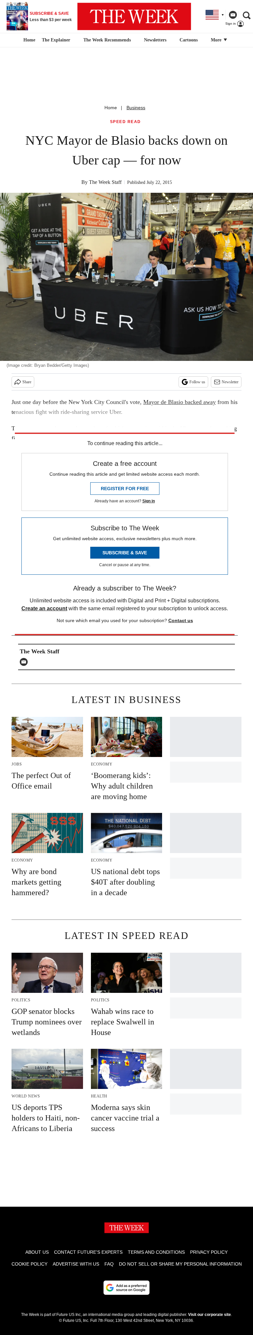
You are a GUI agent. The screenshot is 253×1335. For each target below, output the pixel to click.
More (217, 40)
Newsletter (230, 382)
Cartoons (189, 40)
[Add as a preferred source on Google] (126, 1287)
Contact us (180, 620)
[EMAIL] (25, 662)
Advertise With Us (76, 1264)
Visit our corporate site (209, 1314)
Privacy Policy (209, 1252)
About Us (37, 1252)
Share (26, 382)
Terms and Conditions (156, 1252)
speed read (125, 122)
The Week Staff (105, 182)
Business (135, 107)
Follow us (197, 382)
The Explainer (56, 40)
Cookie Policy (29, 1264)
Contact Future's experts (88, 1252)
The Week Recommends (107, 40)
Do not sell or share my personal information (180, 1264)
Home (110, 107)
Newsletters (155, 40)
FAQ (109, 1264)
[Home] (28, 40)
